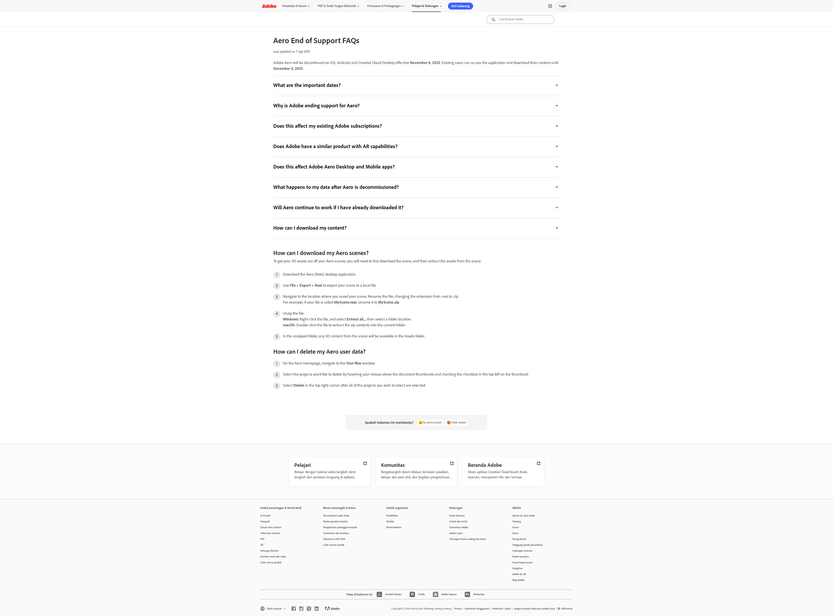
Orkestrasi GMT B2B (334, 539)
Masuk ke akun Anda (523, 515)
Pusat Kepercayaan (522, 562)
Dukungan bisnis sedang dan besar (467, 539)
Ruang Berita (519, 539)
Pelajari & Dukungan (425, 6)
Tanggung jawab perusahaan (527, 544)
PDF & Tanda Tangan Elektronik (337, 6)
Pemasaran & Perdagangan (384, 6)
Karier (515, 527)
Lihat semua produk (271, 562)
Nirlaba (390, 521)
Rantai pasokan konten (335, 521)
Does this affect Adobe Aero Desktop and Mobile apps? (334, 166)
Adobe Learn (456, 533)
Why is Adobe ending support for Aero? (316, 105)
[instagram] (301, 608)
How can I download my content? (309, 228)
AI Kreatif (265, 515)
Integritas (517, 568)
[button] (550, 6)
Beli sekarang (460, 6)
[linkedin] (316, 608)
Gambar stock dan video (273, 556)
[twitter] (309, 608)
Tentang (516, 521)
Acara (515, 533)
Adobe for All (519, 574)
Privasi (458, 608)
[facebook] (294, 608)
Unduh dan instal (458, 521)
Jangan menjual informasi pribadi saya (534, 608)
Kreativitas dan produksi (336, 533)
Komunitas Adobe (458, 527)
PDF (262, 539)
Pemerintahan (393, 527)
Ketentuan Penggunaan (477, 608)
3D (261, 544)
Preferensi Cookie (501, 608)
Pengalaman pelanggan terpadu (340, 527)
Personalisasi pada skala (336, 515)
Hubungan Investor (522, 550)
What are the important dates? (307, 85)
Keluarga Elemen (269, 550)
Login (562, 6)
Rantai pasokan (520, 556)
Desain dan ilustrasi (270, 527)
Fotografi (265, 521)
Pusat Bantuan (457, 515)
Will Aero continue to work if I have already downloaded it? (338, 207)
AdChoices (567, 608)
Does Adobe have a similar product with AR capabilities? (335, 146)
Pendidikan (392, 515)
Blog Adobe (518, 580)
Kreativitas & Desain (294, 6)
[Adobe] (269, 6)
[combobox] (520, 19)
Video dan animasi (270, 533)
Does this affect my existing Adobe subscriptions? (327, 126)
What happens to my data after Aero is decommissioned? (336, 187)
